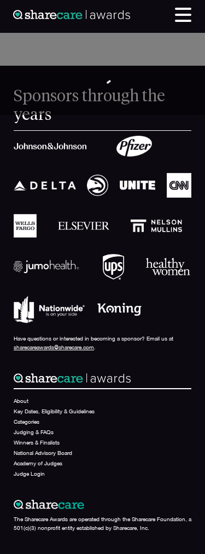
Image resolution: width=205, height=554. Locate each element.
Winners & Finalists (37, 442)
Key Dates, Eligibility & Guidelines (54, 411)
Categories (26, 421)
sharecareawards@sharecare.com (54, 347)
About (21, 400)
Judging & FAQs (34, 432)
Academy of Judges (38, 463)
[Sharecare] (71, 14)
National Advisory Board (43, 452)
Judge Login (29, 473)
